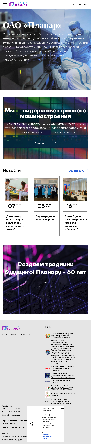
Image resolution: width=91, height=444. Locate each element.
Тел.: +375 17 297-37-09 (11, 409)
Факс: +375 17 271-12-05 (11, 412)
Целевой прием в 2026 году (14, 427)
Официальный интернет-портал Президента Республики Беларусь (62, 336)
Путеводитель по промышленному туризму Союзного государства (62, 375)
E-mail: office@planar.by (11, 415)
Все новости (76, 171)
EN (50, 327)
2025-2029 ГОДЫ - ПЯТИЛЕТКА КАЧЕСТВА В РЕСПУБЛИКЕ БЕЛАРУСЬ (62, 387)
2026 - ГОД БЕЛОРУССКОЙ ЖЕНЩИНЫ (63, 394)
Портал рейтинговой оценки (60, 381)
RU (85, 4)
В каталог (39, 143)
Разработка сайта (8, 439)
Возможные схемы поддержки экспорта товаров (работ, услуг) (61, 401)
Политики (5, 433)
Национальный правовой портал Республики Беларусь (62, 368)
